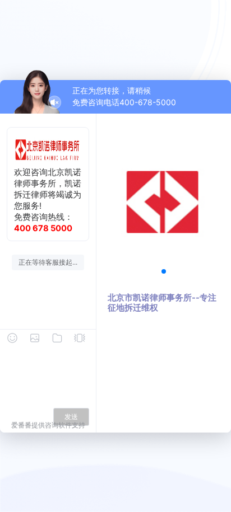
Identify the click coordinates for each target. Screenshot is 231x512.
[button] (163, 271)
